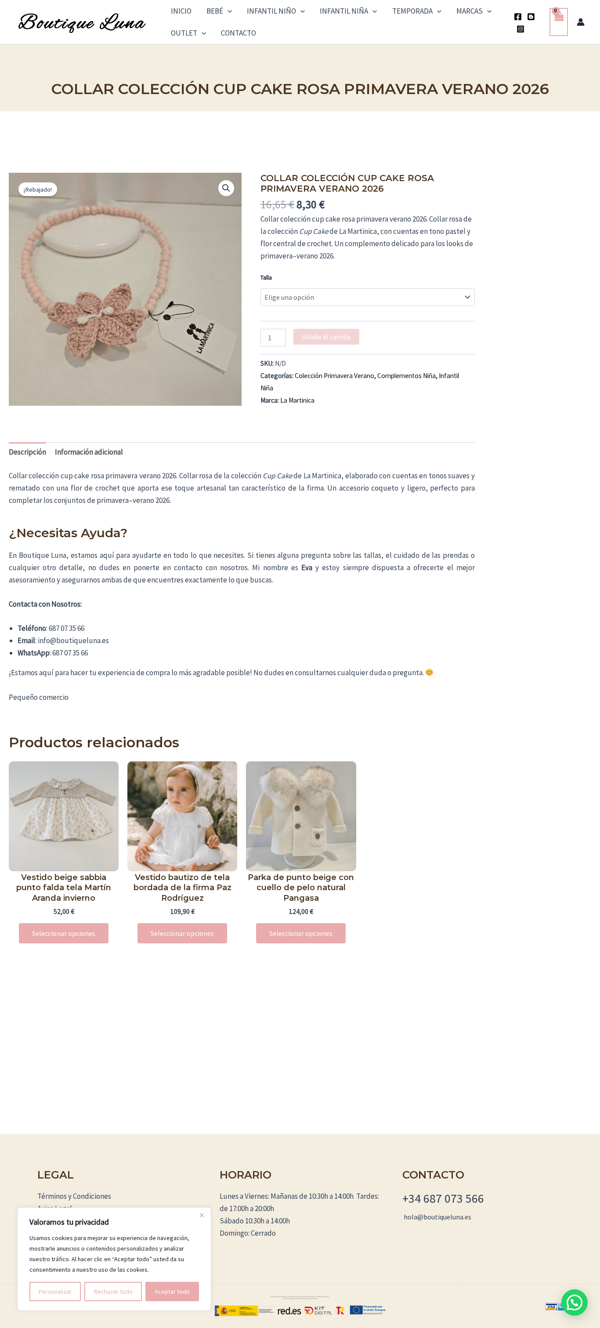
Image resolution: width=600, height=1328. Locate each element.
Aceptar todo (172, 1291)
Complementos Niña (406, 375)
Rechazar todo (113, 1291)
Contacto (238, 33)
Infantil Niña (344, 11)
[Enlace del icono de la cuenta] (581, 22)
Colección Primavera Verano (334, 375)
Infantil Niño (271, 11)
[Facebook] (518, 17)
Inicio (181, 11)
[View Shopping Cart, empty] (558, 22)
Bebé (214, 11)
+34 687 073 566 (443, 1198)
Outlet (184, 33)
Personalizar (55, 1291)
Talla (266, 277)
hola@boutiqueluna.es (437, 1216)
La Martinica (297, 400)
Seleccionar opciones (63, 933)
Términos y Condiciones (74, 1196)
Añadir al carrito (326, 336)
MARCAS (469, 11)
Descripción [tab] (27, 452)
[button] (227, 11)
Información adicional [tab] (89, 452)
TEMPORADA (412, 11)
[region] (114, 1259)
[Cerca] (201, 1215)
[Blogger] (531, 17)
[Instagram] (520, 29)
